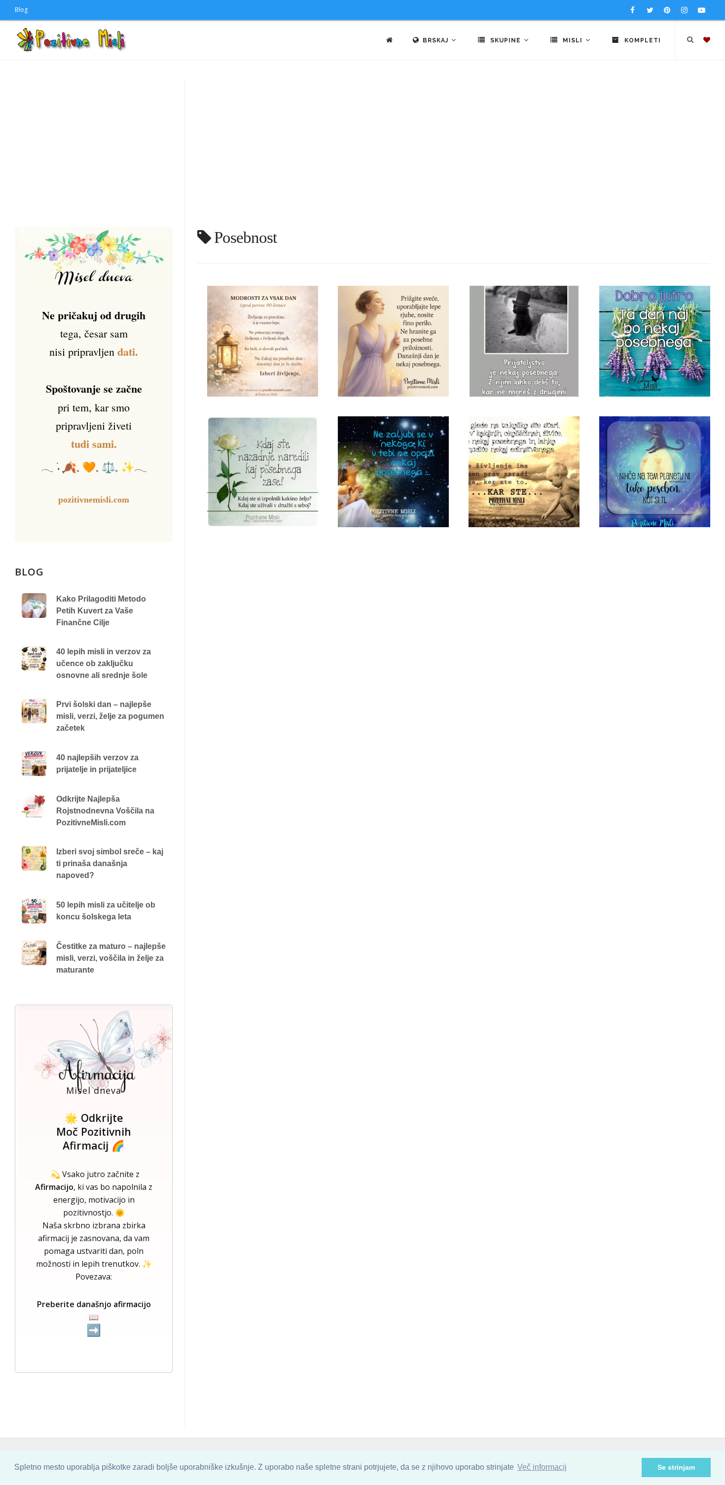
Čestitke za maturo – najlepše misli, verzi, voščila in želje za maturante (111, 958)
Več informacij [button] (542, 1467)
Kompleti (641, 40)
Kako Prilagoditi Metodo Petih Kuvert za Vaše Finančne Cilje (101, 611)
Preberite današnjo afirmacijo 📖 (94, 1318)
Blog (21, 9)
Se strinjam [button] (676, 1467)
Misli (572, 40)
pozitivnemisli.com (93, 500)
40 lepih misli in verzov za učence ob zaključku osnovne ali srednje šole (103, 663)
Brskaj (436, 40)
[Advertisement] (362, 153)
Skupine (505, 40)
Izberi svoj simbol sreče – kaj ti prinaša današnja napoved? (109, 863)
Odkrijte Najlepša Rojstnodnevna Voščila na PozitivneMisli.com (105, 811)
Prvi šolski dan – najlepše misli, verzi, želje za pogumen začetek (110, 716)
